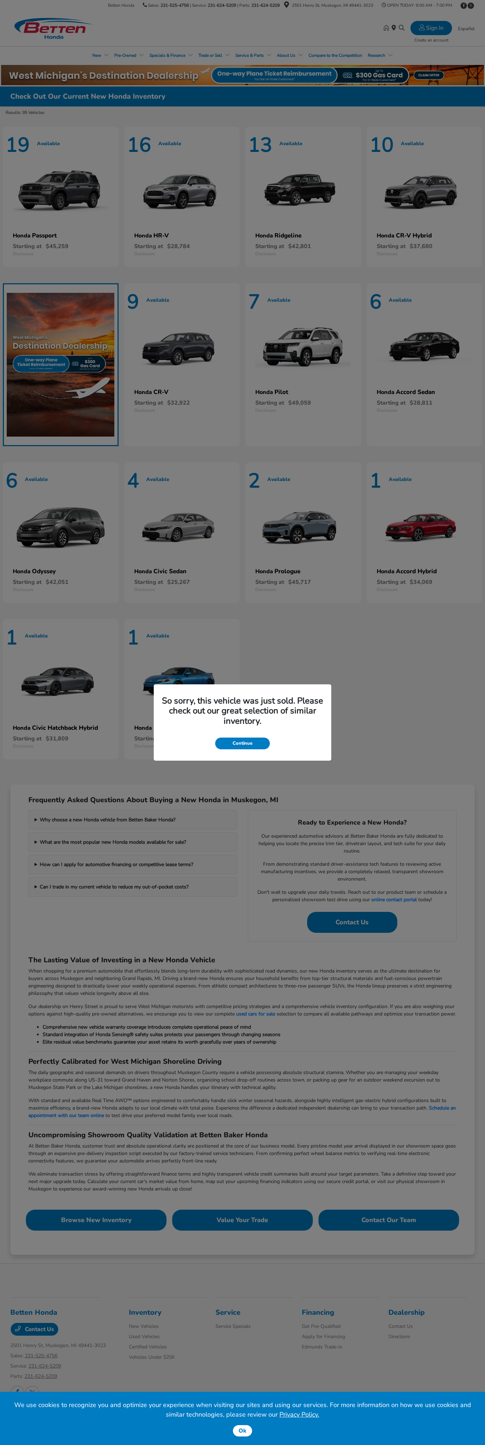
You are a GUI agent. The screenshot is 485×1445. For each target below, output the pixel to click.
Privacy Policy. (299, 1414)
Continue (242, 743)
